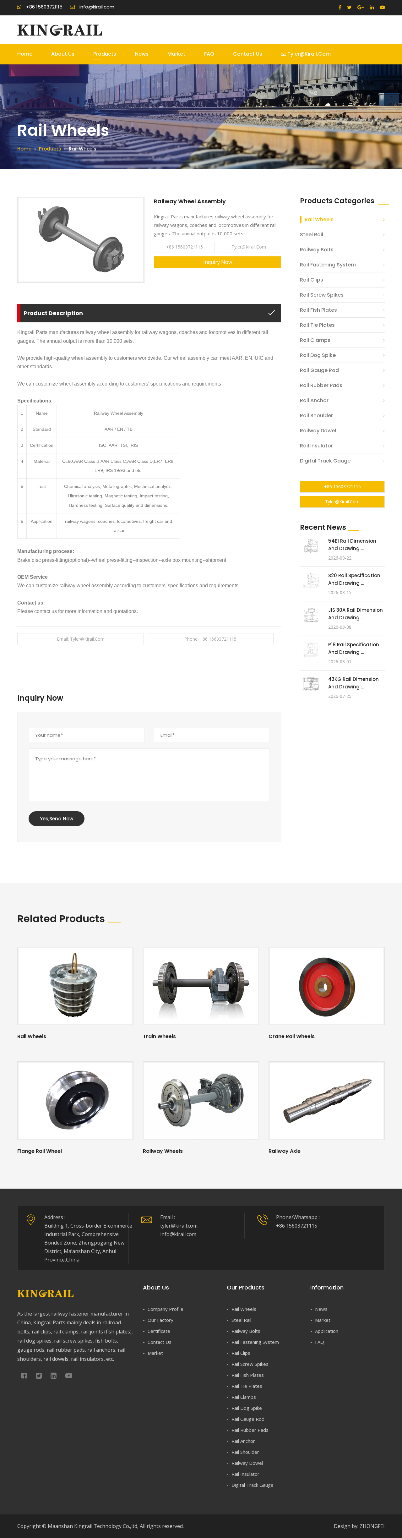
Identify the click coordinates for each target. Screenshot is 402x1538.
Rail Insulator (316, 445)
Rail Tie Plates (317, 325)
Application (326, 1331)
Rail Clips (311, 279)
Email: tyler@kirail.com (81, 639)
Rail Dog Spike (318, 355)
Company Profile (165, 1309)
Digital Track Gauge (325, 460)
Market (176, 53)
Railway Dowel (318, 430)
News (142, 53)
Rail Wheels (319, 219)
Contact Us (247, 53)
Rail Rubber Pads (321, 385)
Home (24, 53)
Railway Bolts (317, 249)
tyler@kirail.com (308, 53)
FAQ (209, 53)
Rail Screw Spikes (322, 294)
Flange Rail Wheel (39, 1151)
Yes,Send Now (56, 818)
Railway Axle (285, 1151)
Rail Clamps (315, 340)
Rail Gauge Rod (319, 370)
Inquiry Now (217, 262)
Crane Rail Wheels (292, 1036)
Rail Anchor (314, 400)
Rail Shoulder (316, 415)
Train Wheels (159, 1036)
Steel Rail (311, 234)
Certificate (159, 1331)
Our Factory (160, 1320)
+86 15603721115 (184, 247)
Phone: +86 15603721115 (210, 639)
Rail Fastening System (328, 264)
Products (104, 53)
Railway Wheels (163, 1151)
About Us (62, 53)
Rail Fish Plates (318, 310)
